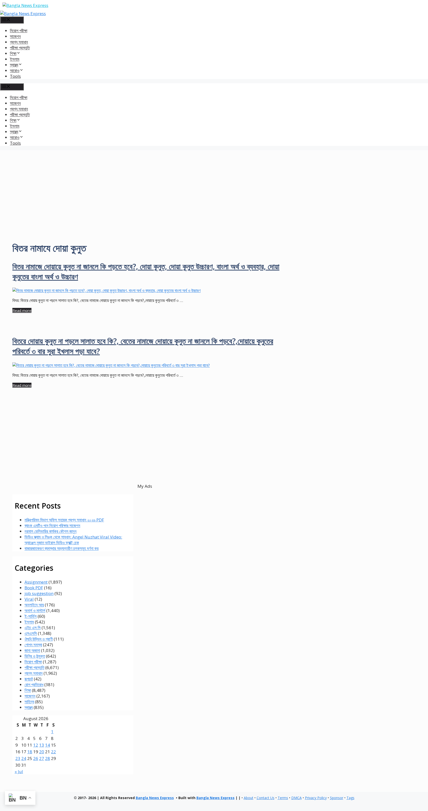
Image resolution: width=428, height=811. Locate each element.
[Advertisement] (214, 184)
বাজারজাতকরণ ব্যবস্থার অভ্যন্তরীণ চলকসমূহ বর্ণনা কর (62, 548)
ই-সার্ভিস (31, 616)
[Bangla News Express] (23, 13)
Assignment (36, 582)
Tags (350, 797)
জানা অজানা (32, 650)
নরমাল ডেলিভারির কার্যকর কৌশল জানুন (51, 531)
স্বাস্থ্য (29, 707)
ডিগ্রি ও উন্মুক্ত (35, 656)
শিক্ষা (28, 690)
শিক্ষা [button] (13, 53)
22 (53, 752)
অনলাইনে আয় (34, 605)
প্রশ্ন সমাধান (19, 42)
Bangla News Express (155, 797)
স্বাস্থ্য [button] (14, 65)
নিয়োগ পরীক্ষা (18, 30)
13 (41, 745)
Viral (29, 599)
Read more (21, 310)
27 (41, 758)
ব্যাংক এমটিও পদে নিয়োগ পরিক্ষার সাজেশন (52, 525)
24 (23, 758)
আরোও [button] (14, 70)
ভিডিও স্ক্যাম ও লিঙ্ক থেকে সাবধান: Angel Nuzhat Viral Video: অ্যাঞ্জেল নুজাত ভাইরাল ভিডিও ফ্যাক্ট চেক (73, 539)
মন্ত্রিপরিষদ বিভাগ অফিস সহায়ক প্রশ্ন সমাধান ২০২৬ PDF (64, 520)
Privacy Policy (316, 797)
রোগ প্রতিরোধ (34, 684)
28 (47, 758)
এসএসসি (31, 633)
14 (47, 745)
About (248, 797)
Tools (15, 76)
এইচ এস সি (33, 627)
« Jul (19, 771)
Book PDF (34, 588)
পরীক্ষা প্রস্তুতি (20, 48)
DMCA (296, 797)
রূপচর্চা (29, 679)
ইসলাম (14, 59)
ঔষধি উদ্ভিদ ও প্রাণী (39, 639)
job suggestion (39, 593)
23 (17, 758)
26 (35, 758)
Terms (283, 797)
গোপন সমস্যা (33, 645)
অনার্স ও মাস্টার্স (35, 610)
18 (29, 752)
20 (41, 752)
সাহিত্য (29, 701)
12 (35, 745)
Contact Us (265, 797)
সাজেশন (15, 36)
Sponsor (336, 797)
